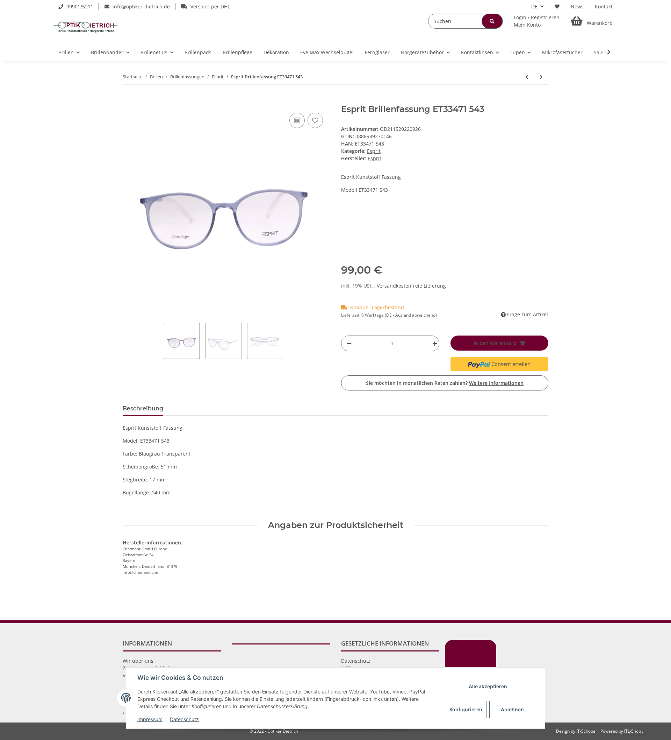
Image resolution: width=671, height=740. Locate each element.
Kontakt (604, 6)
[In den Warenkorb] (128, 100)
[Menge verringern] (349, 343)
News (577, 6)
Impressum (150, 719)
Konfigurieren (465, 709)
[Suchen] (492, 21)
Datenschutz (355, 660)
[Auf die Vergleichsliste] (297, 120)
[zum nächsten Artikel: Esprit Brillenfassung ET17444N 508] (541, 76)
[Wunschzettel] (557, 6)
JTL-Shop (633, 731)
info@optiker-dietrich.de (140, 6)
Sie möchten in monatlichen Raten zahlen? (445, 383)
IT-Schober (587, 731)
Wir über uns (138, 660)
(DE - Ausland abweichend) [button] (411, 315)
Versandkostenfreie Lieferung (411, 285)
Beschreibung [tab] (143, 408)
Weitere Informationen (496, 383)
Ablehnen (512, 709)
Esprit (374, 151)
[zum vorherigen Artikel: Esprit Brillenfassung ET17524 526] (527, 76)
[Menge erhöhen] (433, 343)
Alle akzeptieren (488, 686)
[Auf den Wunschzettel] (315, 120)
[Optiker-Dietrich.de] (85, 25)
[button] (536, 21)
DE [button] (534, 6)
